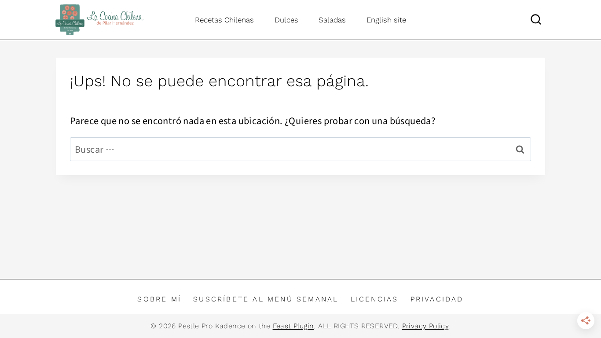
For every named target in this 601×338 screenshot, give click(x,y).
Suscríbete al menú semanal (265, 299)
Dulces (286, 19)
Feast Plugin (293, 326)
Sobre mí (159, 299)
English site (386, 19)
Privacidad (437, 299)
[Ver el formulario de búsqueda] (536, 19)
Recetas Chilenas (224, 19)
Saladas (332, 19)
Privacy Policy (425, 326)
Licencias (375, 299)
